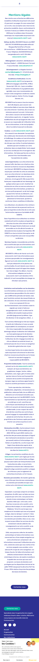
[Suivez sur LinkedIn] (14, 625)
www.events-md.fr (20, 38)
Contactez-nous (19, 587)
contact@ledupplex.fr (13, 72)
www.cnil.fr (23, 450)
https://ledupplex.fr (23, 75)
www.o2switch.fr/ (26, 66)
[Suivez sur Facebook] (9, 625)
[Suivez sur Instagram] (5, 625)
